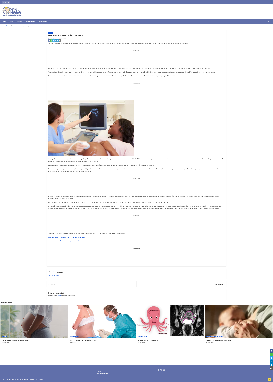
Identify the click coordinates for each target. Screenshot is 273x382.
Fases (4, 21)
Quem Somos (100, 369)
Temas (11, 21)
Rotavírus (52, 284)
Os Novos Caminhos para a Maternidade (218, 340)
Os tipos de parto (219, 284)
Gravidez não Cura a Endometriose (148, 340)
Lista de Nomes (30, 21)
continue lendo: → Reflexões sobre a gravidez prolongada (66, 237)
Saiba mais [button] (40, 379)
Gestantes (4, 336)
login (59, 295)
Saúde (145, 336)
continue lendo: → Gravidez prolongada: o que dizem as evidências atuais (71, 241)
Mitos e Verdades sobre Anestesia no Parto (83, 340)
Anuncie (99, 371)
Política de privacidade (102, 373)
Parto (77, 336)
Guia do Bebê (53, 38)
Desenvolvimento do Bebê (212, 336)
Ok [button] (269, 379)
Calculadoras (43, 21)
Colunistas (20, 21)
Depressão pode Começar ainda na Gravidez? (15, 340)
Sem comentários (62, 38)
